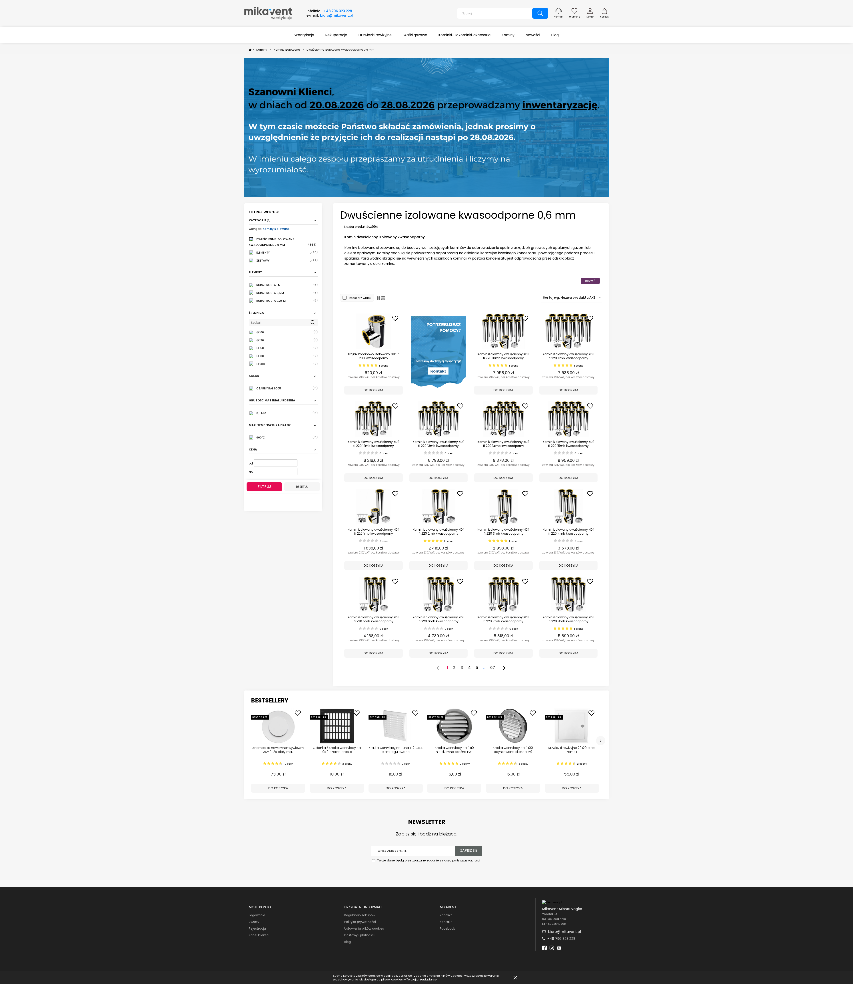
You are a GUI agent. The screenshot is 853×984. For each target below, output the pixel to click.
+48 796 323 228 (337, 11)
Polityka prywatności (360, 922)
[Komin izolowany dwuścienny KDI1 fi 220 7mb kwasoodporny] (503, 594)
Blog (347, 942)
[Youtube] (559, 948)
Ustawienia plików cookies (364, 928)
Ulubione (574, 16)
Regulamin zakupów (359, 915)
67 (492, 667)
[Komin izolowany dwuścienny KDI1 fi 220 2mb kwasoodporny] (438, 506)
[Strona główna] (268, 13)
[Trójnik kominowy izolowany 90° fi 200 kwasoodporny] (373, 331)
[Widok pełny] (383, 298)
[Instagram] (552, 948)
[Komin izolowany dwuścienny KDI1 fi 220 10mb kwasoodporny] (503, 331)
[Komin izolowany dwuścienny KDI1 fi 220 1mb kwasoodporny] (373, 506)
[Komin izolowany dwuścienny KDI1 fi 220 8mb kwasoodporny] (568, 594)
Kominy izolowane (276, 229)
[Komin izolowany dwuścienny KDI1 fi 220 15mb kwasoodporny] (568, 419)
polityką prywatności (466, 860)
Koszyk (604, 16)
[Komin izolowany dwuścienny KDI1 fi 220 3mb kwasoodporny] (503, 506)
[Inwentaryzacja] (426, 127)
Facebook (447, 928)
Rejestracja (257, 928)
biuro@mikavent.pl (336, 15)
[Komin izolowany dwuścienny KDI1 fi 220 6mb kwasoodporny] (438, 594)
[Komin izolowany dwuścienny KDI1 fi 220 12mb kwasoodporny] (373, 419)
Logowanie (257, 915)
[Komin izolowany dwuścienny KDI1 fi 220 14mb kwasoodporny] (503, 419)
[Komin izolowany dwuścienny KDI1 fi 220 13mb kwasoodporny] (438, 419)
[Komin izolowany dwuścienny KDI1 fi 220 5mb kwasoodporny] (373, 594)
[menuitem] (304, 35)
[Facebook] (544, 948)
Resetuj (302, 486)
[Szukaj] (540, 13)
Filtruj (264, 486)
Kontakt (558, 16)
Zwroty (254, 922)
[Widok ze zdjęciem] (379, 298)
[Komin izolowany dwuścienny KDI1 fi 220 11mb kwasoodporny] (568, 331)
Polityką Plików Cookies (445, 976)
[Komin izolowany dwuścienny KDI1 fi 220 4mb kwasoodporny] (568, 506)
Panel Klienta (259, 935)
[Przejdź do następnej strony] (504, 668)
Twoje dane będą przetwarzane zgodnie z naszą (428, 860)
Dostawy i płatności (359, 935)
